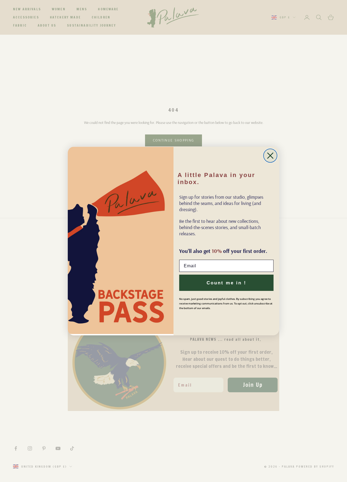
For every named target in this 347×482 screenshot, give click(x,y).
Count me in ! (226, 282)
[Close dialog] (270, 155)
